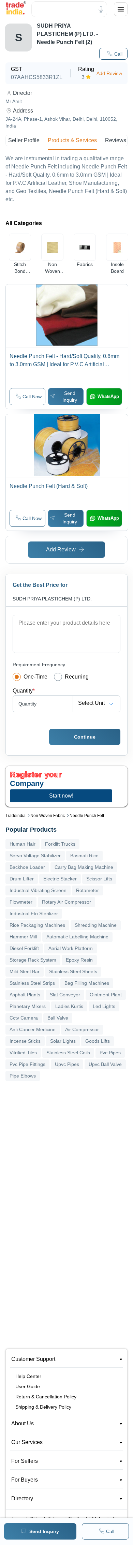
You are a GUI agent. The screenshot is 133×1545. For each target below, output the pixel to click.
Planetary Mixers (28, 1006)
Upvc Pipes (67, 1064)
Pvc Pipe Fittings (27, 1064)
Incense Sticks (25, 1041)
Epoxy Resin (79, 960)
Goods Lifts (97, 1041)
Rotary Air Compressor (66, 902)
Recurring (77, 677)
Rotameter (87, 890)
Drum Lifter (22, 878)
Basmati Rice (84, 855)
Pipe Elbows (23, 1076)
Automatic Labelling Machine (77, 936)
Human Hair (22, 844)
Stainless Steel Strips (32, 983)
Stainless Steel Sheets (73, 971)
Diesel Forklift (24, 948)
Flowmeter (21, 902)
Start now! (61, 796)
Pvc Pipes (110, 1052)
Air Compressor (82, 1029)
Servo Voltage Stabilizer (35, 855)
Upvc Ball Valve (105, 1064)
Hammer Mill (23, 936)
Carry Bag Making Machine (84, 867)
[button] (113, 53)
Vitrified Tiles (23, 1052)
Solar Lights (63, 1041)
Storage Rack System (33, 960)
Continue (84, 737)
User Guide (27, 1386)
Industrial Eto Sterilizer (34, 913)
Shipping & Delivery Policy (43, 1407)
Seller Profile (24, 140)
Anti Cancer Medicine (33, 1029)
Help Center (28, 1376)
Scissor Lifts (99, 878)
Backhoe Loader (27, 867)
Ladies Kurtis (69, 1006)
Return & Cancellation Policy (45, 1396)
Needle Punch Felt (87, 815)
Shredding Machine (96, 925)
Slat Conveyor (65, 994)
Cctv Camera (24, 1018)
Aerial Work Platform (70, 948)
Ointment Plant (106, 994)
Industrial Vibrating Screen (38, 890)
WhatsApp (108, 396)
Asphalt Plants (25, 994)
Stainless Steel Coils (68, 1052)
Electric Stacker (60, 878)
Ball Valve (57, 1018)
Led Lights (104, 1006)
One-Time (35, 677)
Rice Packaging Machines (37, 925)
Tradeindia (15, 815)
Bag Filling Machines (86, 983)
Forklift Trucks (60, 844)
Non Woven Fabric (47, 815)
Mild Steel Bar (25, 971)
